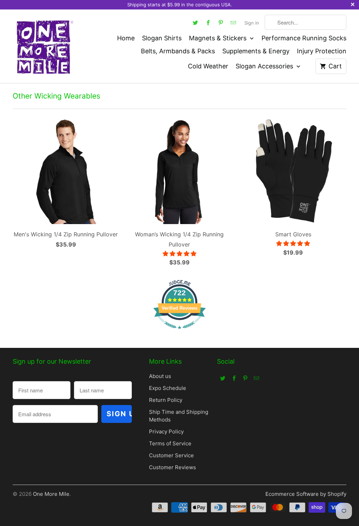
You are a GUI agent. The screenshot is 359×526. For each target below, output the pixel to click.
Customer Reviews (172, 467)
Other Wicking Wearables (56, 96)
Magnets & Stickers (218, 38)
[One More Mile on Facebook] (208, 22)
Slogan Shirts (162, 38)
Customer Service (171, 455)
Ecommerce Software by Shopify (305, 494)
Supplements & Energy (256, 51)
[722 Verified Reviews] (179, 332)
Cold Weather (208, 66)
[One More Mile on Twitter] (195, 22)
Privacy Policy (166, 431)
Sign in (251, 23)
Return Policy (165, 400)
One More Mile (51, 494)
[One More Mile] (44, 46)
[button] (179, 253)
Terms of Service (170, 443)
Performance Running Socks (304, 38)
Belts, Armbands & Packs (178, 51)
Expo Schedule (167, 388)
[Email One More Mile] (233, 22)
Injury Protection (321, 51)
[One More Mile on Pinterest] (220, 22)
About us (160, 376)
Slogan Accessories (265, 66)
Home (126, 38)
